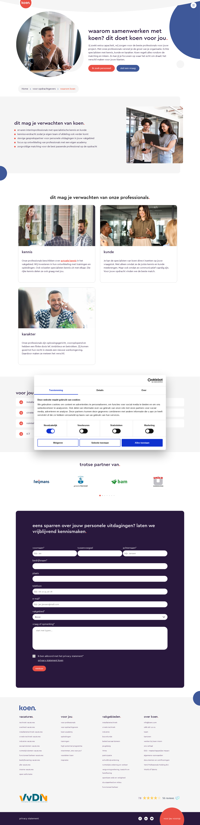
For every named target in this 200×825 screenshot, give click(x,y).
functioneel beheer (110, 787)
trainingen (65, 741)
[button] (100, 495)
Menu (193, 5)
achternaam (129, 547)
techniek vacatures (27, 722)
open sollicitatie (25, 774)
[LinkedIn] (146, 818)
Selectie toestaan (100, 442)
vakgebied (39, 611)
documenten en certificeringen (157, 760)
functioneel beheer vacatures (31, 755)
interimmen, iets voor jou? (71, 751)
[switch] (83, 431)
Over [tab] (143, 390)
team (146, 732)
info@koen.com (150, 722)
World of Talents (150, 769)
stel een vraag (128, 68)
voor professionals (68, 722)
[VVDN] (33, 798)
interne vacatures (26, 769)
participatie (107, 755)
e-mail (36, 598)
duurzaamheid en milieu (112, 782)
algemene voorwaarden (153, 755)
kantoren (147, 736)
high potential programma (71, 746)
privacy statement (29, 818)
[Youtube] (152, 818)
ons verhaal (148, 746)
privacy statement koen (50, 660)
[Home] (25, 4)
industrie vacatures (27, 741)
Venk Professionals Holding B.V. (156, 765)
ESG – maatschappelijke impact (156, 751)
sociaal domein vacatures (29, 746)
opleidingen (66, 736)
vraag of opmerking (44, 624)
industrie (106, 732)
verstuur (39, 668)
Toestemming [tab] (56, 390)
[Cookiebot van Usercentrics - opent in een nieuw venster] (150, 380)
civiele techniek (108, 727)
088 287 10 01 (149, 727)
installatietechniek (109, 722)
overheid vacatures (27, 727)
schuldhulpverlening (110, 760)
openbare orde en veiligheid (113, 778)
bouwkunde (107, 736)
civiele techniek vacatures (29, 736)
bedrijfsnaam (40, 560)
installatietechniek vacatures (30, 732)
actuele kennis (68, 260)
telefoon (37, 585)
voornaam (38, 547)
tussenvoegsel (85, 547)
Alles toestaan (142, 442)
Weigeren (58, 442)
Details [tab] (100, 390)
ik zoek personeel (101, 68)
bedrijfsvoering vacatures (29, 760)
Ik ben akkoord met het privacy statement (61, 656)
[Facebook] (140, 818)
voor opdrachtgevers (69, 727)
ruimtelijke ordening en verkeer (115, 765)
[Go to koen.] (25, 89)
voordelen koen (67, 755)
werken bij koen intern (153, 741)
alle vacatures (24, 765)
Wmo (104, 751)
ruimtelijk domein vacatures (30, 751)
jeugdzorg (106, 746)
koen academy (67, 732)
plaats (36, 573)
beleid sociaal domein (111, 741)
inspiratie (64, 760)
